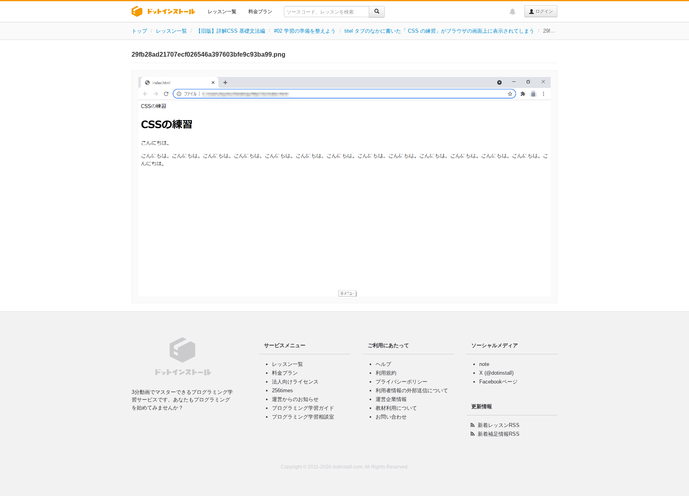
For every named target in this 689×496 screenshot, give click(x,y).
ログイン (543, 11)
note (484, 364)
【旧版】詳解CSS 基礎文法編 (230, 31)
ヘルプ (383, 364)
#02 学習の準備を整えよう (305, 31)
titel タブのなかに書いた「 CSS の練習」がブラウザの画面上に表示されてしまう (439, 31)
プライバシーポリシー (401, 382)
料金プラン (260, 11)
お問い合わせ (391, 417)
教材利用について (396, 408)
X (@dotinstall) (496, 373)
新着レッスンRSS (499, 425)
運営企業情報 (391, 399)
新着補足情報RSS (499, 434)
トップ (139, 31)
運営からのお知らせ (295, 399)
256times (282, 390)
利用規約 (386, 373)
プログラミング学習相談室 (303, 417)
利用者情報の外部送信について (412, 390)
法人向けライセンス (295, 382)
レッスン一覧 (222, 11)
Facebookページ (498, 382)
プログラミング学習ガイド (303, 408)
